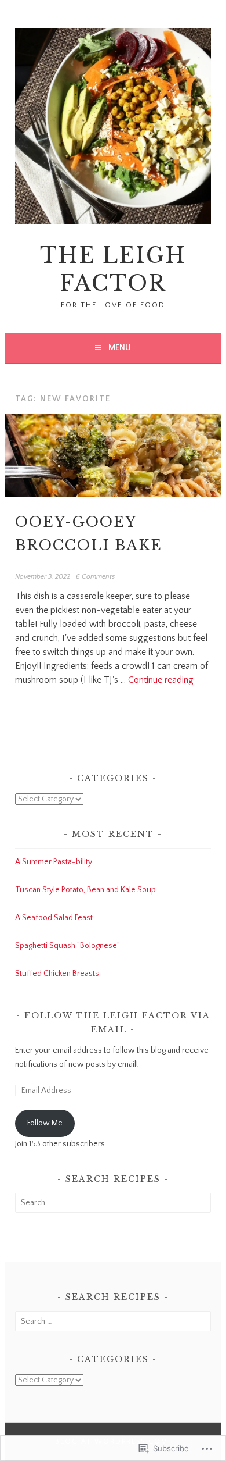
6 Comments (95, 576)
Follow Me (45, 1123)
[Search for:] (112, 1202)
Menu (119, 347)
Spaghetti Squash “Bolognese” (67, 945)
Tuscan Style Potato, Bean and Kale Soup (85, 890)
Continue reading (161, 680)
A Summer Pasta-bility (53, 862)
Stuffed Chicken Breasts (57, 973)
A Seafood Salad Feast (54, 917)
